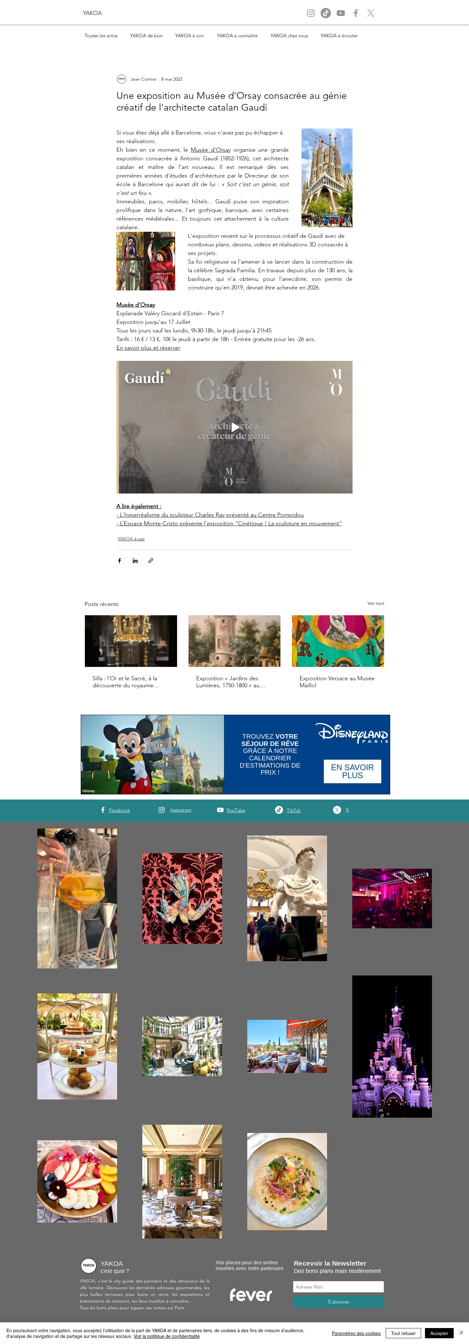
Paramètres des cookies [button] (356, 1333)
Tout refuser (403, 1333)
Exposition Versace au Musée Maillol (337, 682)
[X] (371, 13)
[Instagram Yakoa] (311, 13)
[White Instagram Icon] (162, 810)
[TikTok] (279, 810)
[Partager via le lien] (151, 561)
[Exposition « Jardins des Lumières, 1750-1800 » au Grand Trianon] (235, 641)
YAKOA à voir (189, 36)
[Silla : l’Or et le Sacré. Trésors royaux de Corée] (131, 641)
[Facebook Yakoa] (356, 13)
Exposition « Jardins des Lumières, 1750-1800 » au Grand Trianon (227, 682)
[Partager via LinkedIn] (135, 561)
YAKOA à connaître (237, 36)
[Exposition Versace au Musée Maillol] (338, 641)
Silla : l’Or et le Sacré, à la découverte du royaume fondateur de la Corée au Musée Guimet (125, 682)
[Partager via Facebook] (119, 561)
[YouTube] (220, 810)
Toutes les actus (101, 36)
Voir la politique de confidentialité (167, 1336)
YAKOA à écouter (339, 36)
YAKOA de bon (146, 36)
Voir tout (376, 603)
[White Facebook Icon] (103, 810)
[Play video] (234, 427)
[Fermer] (461, 1333)
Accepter (439, 1333)
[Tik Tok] (326, 13)
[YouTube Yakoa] (341, 13)
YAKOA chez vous (289, 36)
